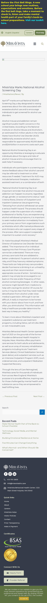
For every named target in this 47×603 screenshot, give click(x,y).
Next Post (39, 396)
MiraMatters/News (11, 94)
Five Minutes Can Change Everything (19, 443)
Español (16, 33)
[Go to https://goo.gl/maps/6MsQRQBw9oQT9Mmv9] (23, 489)
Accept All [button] (23, 598)
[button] (42, 44)
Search (5, 408)
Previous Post (9, 396)
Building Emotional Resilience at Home (20, 438)
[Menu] (35, 44)
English (8, 33)
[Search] (42, 412)
